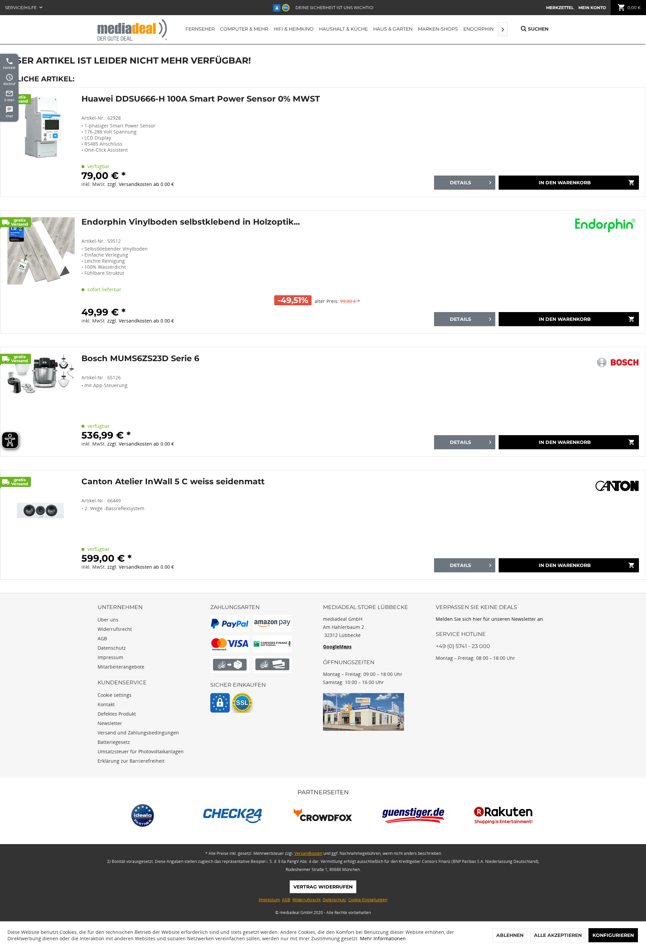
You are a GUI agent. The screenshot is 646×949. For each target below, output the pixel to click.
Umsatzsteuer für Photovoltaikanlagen (141, 751)
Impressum (110, 657)
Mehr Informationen (383, 938)
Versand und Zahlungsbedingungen (138, 732)
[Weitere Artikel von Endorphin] (606, 225)
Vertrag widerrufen (323, 887)
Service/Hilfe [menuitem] (21, 7)
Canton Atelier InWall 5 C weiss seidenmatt (172, 481)
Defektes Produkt (117, 714)
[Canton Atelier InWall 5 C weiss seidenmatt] (41, 525)
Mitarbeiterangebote (121, 666)
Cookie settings (115, 695)
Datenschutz (112, 648)
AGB (102, 638)
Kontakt (106, 704)
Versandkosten (308, 853)
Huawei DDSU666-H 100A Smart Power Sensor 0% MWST (200, 99)
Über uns (108, 619)
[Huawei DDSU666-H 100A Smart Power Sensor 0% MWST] (41, 142)
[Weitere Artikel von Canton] (617, 485)
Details (460, 183)
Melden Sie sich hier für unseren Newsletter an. (490, 619)
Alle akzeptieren (558, 935)
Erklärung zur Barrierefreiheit (131, 761)
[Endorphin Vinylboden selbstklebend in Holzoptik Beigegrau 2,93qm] (41, 272)
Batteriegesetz (114, 742)
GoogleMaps (337, 646)
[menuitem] (560, 7)
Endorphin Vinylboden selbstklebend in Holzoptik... (190, 222)
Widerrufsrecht (115, 629)
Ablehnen (510, 935)
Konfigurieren (613, 935)
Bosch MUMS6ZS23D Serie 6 (140, 358)
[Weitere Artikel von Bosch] (617, 362)
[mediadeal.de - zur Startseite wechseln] (132, 30)
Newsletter (110, 723)
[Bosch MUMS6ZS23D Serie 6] (41, 402)
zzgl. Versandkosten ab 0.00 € (140, 184)
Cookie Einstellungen (367, 900)
